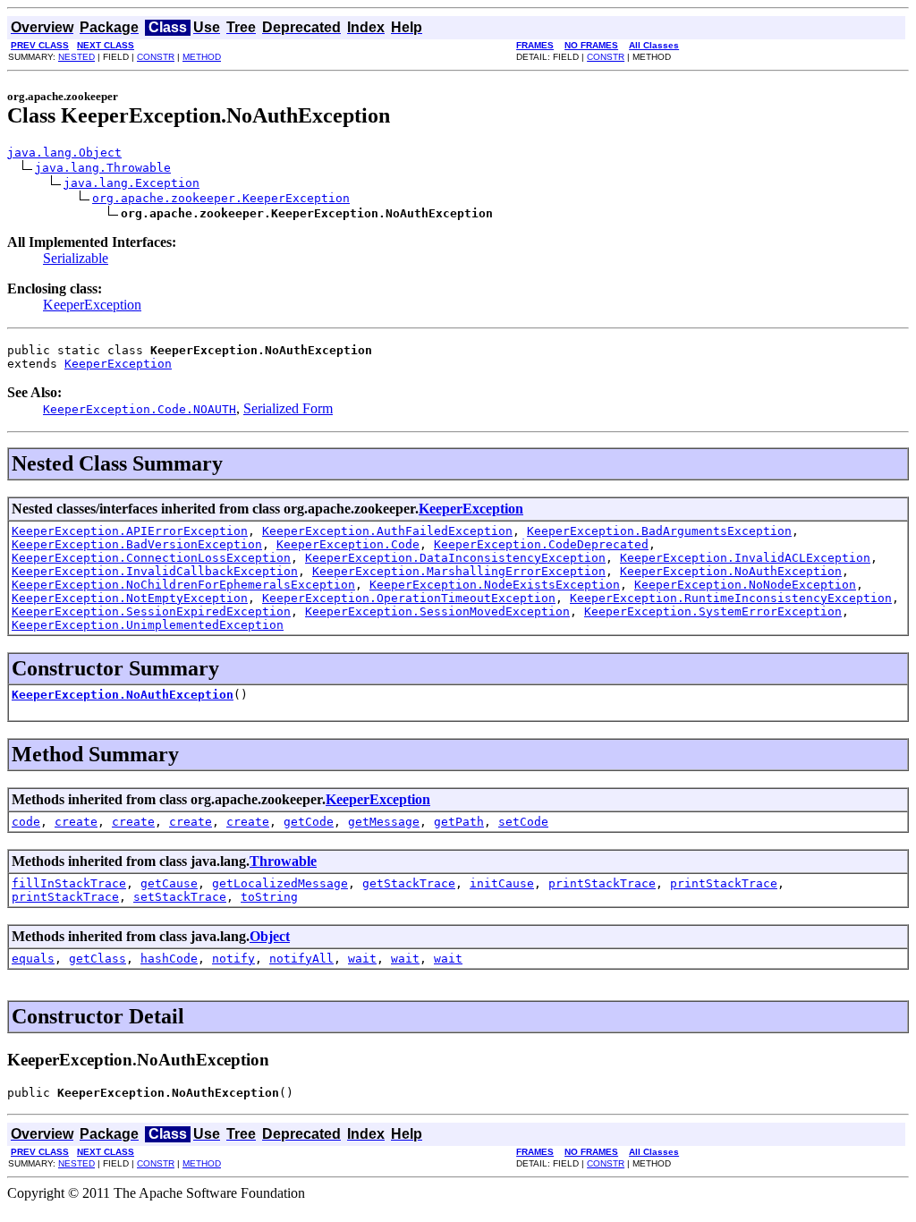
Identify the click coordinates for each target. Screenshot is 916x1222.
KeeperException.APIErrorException (130, 531)
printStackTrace (602, 883)
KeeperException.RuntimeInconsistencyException (731, 598)
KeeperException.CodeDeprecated (541, 544)
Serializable (75, 258)
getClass (97, 958)
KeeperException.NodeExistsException (494, 584)
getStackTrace (408, 883)
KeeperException (92, 304)
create (76, 821)
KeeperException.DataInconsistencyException (455, 557)
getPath (459, 821)
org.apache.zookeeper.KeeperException (221, 198)
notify (233, 958)
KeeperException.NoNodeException (745, 584)
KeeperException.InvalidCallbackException (155, 571)
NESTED (76, 57)
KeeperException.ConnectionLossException (151, 557)
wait (362, 958)
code (26, 821)
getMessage (384, 821)
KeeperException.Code (348, 544)
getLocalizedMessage (280, 883)
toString (269, 897)
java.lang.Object (64, 152)
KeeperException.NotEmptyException (130, 598)
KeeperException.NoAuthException (731, 571)
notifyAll (301, 958)
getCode (309, 821)
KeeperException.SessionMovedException (437, 611)
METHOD (201, 57)
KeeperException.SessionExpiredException (151, 611)
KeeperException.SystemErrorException (713, 611)
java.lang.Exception (131, 183)
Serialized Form (288, 408)
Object (270, 936)
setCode (523, 821)
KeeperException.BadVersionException (137, 544)
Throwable (283, 861)
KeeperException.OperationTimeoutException (409, 598)
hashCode (169, 958)
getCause (169, 883)
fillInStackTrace (69, 883)
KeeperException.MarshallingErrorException (459, 571)
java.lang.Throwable (103, 167)
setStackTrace (179, 897)
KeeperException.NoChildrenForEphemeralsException (183, 584)
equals (33, 958)
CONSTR (155, 57)
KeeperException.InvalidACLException (745, 557)
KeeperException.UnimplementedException (148, 625)
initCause (502, 883)
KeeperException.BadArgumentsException (659, 531)
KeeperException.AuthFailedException (387, 531)
